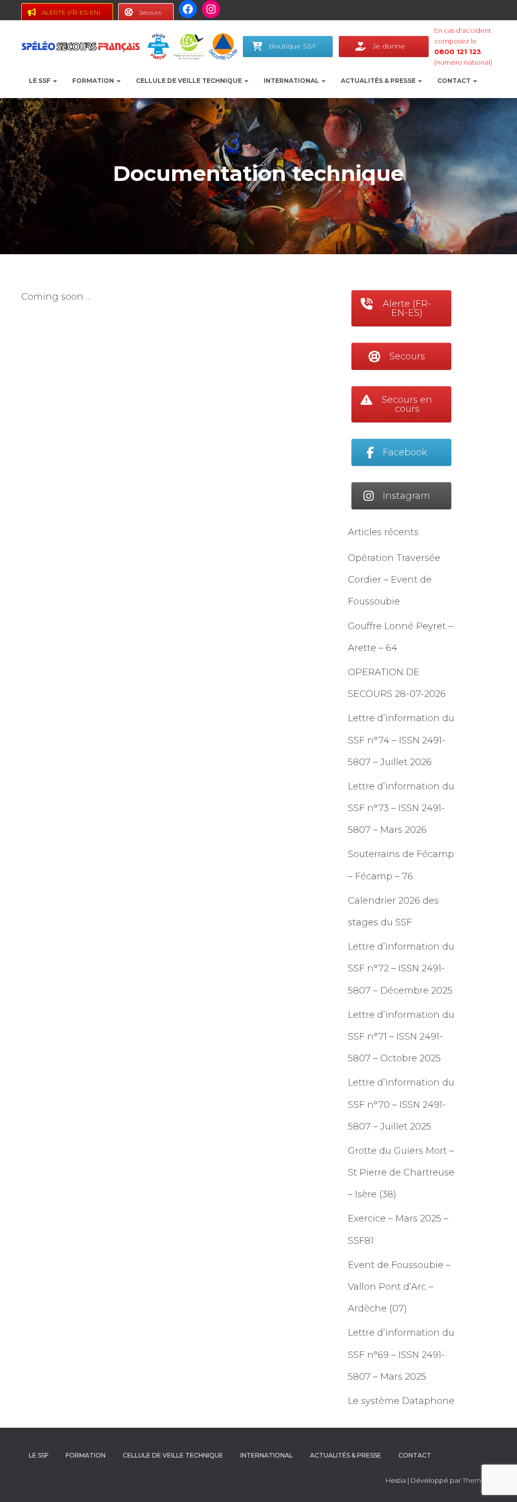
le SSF (40, 80)
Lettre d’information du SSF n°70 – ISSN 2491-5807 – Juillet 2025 (401, 1104)
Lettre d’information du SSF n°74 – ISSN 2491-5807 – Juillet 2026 (401, 740)
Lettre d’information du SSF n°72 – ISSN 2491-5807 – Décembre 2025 (401, 968)
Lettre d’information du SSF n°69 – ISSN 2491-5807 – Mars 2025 (401, 1354)
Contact (454, 80)
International (292, 80)
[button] (54, 80)
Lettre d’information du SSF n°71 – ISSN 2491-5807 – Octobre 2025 (401, 1036)
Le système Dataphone (401, 1400)
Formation (94, 80)
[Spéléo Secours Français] (80, 46)
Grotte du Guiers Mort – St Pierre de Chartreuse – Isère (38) (401, 1172)
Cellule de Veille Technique (189, 80)
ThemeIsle (479, 1480)
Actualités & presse (379, 80)
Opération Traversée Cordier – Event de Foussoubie (394, 579)
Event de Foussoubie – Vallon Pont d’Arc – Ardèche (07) (399, 1286)
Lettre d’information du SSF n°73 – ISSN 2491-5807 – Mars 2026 (401, 808)
